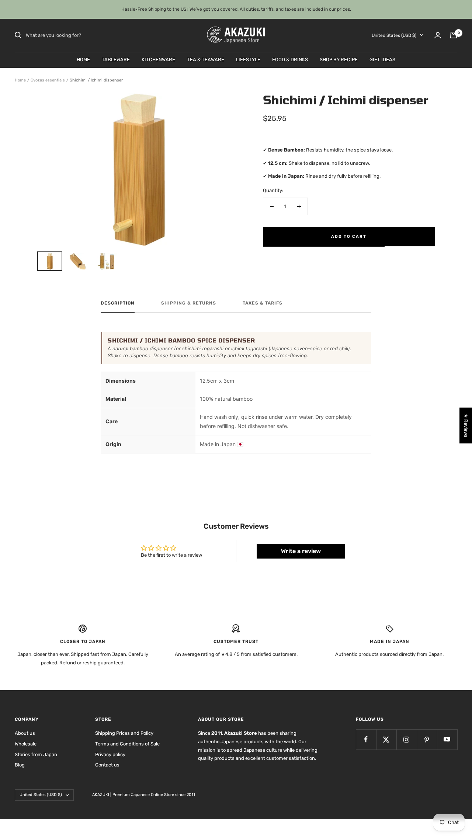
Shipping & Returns (188, 303)
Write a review (301, 550)
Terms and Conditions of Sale (127, 744)
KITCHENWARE (158, 59)
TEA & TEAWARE (205, 59)
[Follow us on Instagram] (406, 739)
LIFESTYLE (248, 59)
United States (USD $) (394, 35)
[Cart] (453, 35)
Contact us (107, 765)
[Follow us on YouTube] (447, 739)
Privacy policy (110, 754)
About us (25, 733)
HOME (83, 59)
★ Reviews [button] (466, 425)
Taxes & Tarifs (262, 303)
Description (118, 303)
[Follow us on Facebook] (366, 739)
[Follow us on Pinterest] (427, 739)
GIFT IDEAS (382, 59)
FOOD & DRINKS (290, 59)
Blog (20, 765)
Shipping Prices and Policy (124, 733)
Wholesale (26, 744)
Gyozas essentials (48, 80)
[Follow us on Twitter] (386, 739)
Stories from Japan (36, 754)
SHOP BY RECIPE (339, 59)
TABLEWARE (116, 59)
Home (20, 80)
